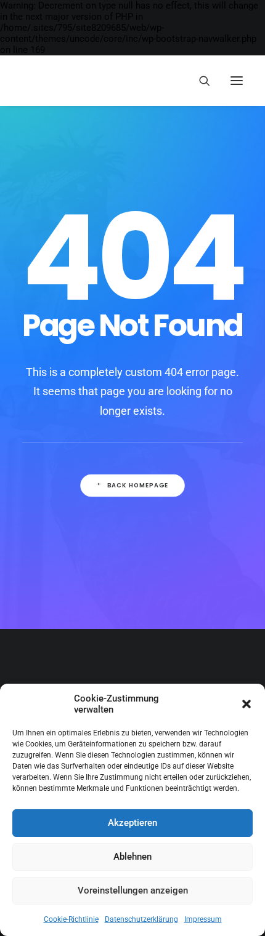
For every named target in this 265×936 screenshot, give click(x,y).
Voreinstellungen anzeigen (133, 890)
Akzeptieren (132, 822)
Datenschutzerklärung (141, 919)
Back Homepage (138, 485)
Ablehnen (132, 856)
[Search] (199, 80)
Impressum (203, 919)
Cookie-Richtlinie (71, 919)
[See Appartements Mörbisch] (42, 80)
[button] (246, 704)
